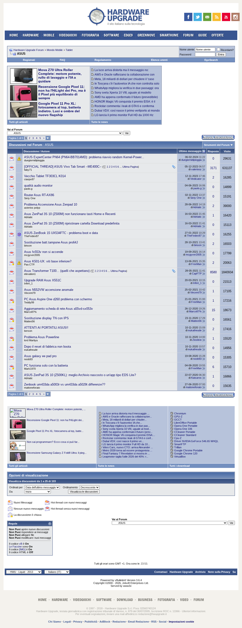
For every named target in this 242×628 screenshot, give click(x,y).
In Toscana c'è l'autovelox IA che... (122, 422)
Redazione (119, 621)
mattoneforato (32, 387)
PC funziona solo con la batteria (46, 365)
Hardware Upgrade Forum (28, 50)
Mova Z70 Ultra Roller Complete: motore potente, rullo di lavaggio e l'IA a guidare (60, 75)
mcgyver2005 (32, 255)
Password (185, 54)
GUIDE (202, 35)
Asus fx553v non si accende (43, 252)
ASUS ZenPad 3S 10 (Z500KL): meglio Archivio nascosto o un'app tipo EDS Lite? (80, 375)
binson (28, 245)
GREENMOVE (146, 35)
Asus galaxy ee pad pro (40, 356)
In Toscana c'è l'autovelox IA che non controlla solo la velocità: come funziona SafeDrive (125, 85)
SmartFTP (180, 444)
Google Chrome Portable (188, 450)
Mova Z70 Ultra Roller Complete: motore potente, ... (56, 409)
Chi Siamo (54, 621)
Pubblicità (91, 621)
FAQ (62, 59)
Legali (67, 621)
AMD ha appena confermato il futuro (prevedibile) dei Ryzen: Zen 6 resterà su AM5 (124, 98)
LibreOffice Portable (185, 422)
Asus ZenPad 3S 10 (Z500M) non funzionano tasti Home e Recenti (70, 214)
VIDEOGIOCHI (68, 35)
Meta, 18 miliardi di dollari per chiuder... (125, 419)
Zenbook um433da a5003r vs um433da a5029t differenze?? (64, 384)
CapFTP (197, 273)
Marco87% (30, 311)
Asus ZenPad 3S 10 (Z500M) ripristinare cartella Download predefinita (71, 223)
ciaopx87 (29, 179)
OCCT (178, 419)
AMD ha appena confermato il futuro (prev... (127, 432)
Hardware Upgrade (181, 571)
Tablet (69, 50)
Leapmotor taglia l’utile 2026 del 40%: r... (125, 456)
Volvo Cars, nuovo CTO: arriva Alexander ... (128, 447)
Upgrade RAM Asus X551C (42, 280)
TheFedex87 (31, 236)
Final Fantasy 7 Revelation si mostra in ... (126, 453)
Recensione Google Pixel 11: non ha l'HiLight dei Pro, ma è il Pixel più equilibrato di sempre (62, 92)
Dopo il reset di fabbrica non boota (47, 346)
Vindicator (196, 178)
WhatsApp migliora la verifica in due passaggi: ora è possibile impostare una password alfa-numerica (125, 89)
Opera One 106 (183, 428)
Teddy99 (29, 302)
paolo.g (28, 188)
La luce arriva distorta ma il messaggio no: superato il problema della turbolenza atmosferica (123, 71)
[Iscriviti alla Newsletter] (207, 17)
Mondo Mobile (55, 50)
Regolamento (103, 59)
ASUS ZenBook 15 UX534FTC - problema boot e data (61, 233)
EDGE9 (128, 35)
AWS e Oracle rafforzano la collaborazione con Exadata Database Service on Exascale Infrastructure (125, 76)
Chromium (180, 413)
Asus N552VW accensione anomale (48, 290)
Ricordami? (227, 50)
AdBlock (104, 621)
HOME (13, 35)
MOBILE (48, 35)
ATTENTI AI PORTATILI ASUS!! (46, 327)
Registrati (29, 59)
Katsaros (196, 377)
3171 (213, 168)
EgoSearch (211, 59)
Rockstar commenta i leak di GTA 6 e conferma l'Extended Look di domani (122, 107)
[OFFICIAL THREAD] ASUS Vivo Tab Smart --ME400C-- (62, 166)
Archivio (200, 571)
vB (20, 543)
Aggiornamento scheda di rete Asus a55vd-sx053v (58, 308)
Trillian (178, 447)
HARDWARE (31, 35)
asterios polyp (32, 207)
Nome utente (187, 49)
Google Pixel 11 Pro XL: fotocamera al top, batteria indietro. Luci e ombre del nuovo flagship (59, 109)
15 (213, 310)
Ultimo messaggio (190, 151)
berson (28, 330)
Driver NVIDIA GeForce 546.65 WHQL (196, 441)
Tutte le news (99, 122)
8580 (213, 272)
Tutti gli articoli (18, 122)
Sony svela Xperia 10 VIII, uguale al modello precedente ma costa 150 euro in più (121, 94)
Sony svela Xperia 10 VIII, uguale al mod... (127, 428)
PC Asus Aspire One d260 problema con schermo (58, 299)
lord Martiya (31, 340)
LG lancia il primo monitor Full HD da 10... (126, 444)
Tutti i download (179, 465)
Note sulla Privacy (219, 571)
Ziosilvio (197, 339)
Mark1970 (30, 368)
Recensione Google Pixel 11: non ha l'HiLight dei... (55, 420)
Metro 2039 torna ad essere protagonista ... (127, 450)
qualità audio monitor (38, 185)
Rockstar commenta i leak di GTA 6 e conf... (128, 438)
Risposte (213, 151)
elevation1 (30, 274)
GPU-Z (178, 416)
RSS (153, 621)
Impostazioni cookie (181, 621)
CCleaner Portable (184, 432)
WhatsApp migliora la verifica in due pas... (126, 425)
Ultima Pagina (130, 166)
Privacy (77, 621)
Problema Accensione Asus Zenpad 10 (50, 204)
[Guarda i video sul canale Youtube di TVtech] (226, 17)
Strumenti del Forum (217, 145)
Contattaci (160, 571)
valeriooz (196, 169)
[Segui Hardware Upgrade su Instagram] (235, 17)
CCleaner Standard (185, 435)
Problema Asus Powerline (41, 337)
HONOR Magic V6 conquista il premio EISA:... (129, 435)
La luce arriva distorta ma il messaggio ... (126, 413)
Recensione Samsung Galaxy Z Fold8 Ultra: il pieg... (56, 452)
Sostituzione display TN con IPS (46, 318)
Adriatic (197, 207)
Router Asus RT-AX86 (39, 195)
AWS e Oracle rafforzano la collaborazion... (127, 416)
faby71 (28, 169)
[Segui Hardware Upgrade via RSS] (216, 17)
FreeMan (196, 264)
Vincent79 (29, 293)
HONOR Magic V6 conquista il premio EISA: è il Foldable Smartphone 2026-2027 (123, 103)
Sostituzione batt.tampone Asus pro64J (51, 242)
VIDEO (184, 599)
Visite (227, 151)
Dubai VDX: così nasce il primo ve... (123, 441)
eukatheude (195, 330)
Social (162, 621)
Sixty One (29, 198)
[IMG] (22, 549)
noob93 (28, 359)
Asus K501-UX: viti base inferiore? (47, 261)
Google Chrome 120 (185, 453)
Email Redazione (138, 621)
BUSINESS (145, 599)
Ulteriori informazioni (193, 611)
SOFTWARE (111, 35)
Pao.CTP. (29, 264)
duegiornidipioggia (34, 160)
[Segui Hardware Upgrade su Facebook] (188, 17)
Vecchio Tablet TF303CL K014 (45, 176)
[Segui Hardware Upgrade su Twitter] (198, 17)
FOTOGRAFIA (90, 35)
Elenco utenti (159, 59)
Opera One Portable (185, 425)
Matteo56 (29, 321)
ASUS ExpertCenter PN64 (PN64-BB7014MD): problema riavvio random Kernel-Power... (84, 157)
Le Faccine (15, 546)
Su (234, 571)
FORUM (188, 35)
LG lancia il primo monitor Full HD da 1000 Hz (124, 115)
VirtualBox (180, 456)
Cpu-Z (178, 438)
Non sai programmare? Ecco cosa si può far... (53, 441)
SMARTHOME (169, 35)
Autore (45, 151)
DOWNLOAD (125, 599)
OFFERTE (218, 35)
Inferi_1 (28, 283)
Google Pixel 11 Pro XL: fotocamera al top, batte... (55, 431)
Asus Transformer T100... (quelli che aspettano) (57, 271)
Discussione (31, 151)
